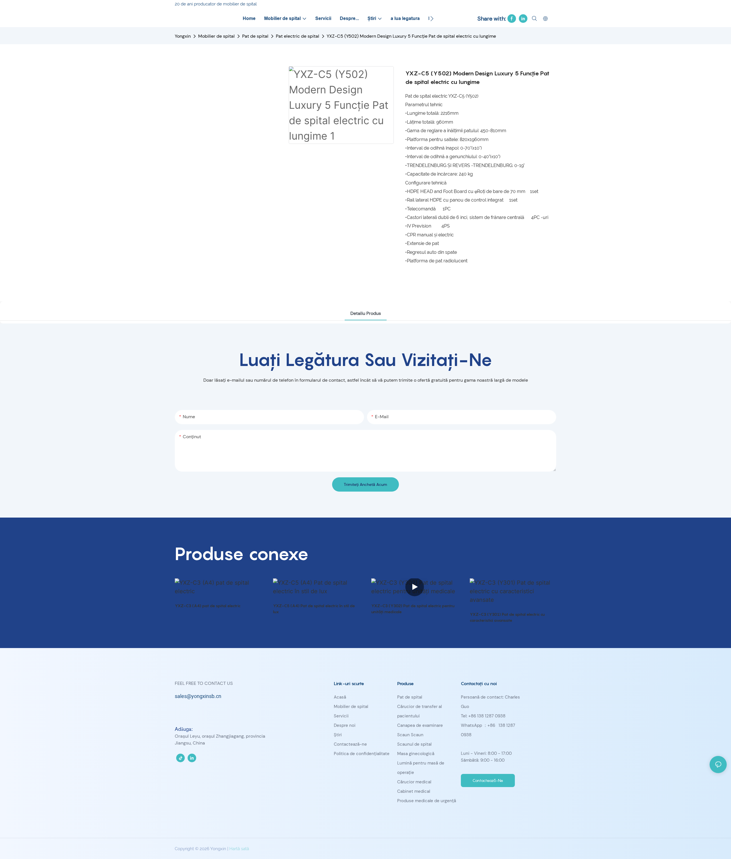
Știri (338, 735)
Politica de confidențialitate (361, 754)
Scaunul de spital (414, 744)
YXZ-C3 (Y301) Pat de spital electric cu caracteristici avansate (507, 617)
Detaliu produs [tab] (365, 313)
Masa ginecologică (415, 754)
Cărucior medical (414, 782)
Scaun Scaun (410, 735)
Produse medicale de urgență (426, 801)
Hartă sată (239, 848)
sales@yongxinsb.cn (198, 696)
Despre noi (345, 725)
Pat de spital (255, 36)
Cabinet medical (413, 791)
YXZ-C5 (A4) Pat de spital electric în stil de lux (314, 608)
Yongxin (183, 36)
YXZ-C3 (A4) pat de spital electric (207, 605)
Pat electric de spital (297, 36)
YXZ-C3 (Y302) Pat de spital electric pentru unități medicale (413, 608)
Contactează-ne (350, 744)
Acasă (340, 697)
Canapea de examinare (420, 725)
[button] (431, 18)
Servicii (341, 716)
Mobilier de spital (216, 36)
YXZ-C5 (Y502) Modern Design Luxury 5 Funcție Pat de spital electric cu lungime (411, 36)
